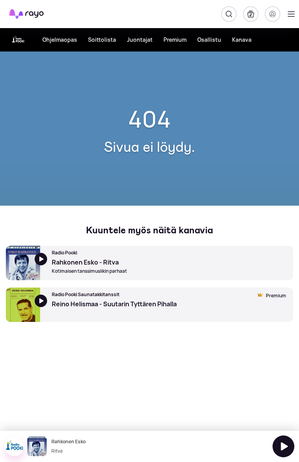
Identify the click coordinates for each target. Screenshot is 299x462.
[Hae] (229, 14)
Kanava (242, 39)
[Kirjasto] (251, 14)
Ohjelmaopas (59, 39)
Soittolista (102, 39)
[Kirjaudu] (272, 14)
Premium (175, 39)
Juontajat (140, 39)
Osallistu (209, 39)
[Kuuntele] (283, 446)
